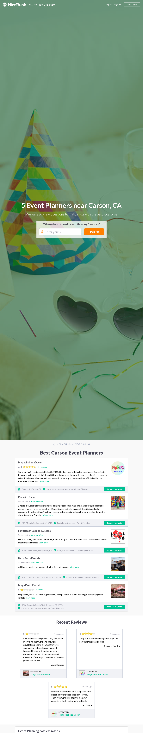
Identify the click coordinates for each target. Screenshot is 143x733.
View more (44, 481)
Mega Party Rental (29, 585)
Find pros (94, 231)
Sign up (117, 4)
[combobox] (60, 231)
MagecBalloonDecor (30, 462)
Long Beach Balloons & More (34, 530)
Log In (109, 4)
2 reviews (42, 467)
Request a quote (114, 489)
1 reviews (40, 589)
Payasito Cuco (26, 497)
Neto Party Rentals (29, 558)
